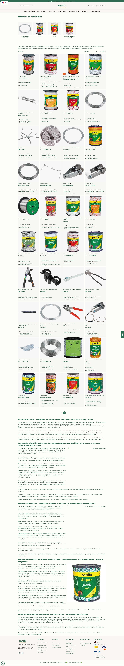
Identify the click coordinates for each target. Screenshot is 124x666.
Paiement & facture (70, 653)
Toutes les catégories (29, 11)
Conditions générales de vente (71, 646)
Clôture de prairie (66, 46)
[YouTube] (22, 653)
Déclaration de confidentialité (69, 642)
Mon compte (40, 652)
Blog (53, 642)
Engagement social (56, 643)
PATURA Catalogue (56, 645)
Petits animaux (41, 11)
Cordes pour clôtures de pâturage (33, 470)
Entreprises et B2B (74, 11)
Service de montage (41, 645)
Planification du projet (42, 650)
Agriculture (52, 11)
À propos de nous (95, 11)
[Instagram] (19, 653)
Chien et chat (62, 11)
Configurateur (85, 11)
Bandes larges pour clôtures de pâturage (30, 484)
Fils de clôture (38, 458)
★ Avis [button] (122, 334)
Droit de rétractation (70, 648)
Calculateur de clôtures (42, 647)
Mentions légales (69, 649)
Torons (25, 464)
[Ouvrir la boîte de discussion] (3, 663)
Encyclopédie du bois (56, 647)
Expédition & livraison (70, 651)
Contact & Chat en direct (42, 642)
